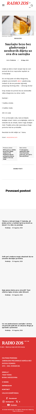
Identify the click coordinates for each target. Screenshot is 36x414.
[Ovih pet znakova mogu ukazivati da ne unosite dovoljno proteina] (18, 243)
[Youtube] (8, 405)
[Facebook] (9, 174)
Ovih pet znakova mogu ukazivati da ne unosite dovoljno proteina (17, 257)
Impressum (7, 386)
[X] (13, 174)
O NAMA (5, 382)
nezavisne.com (12, 137)
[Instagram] (3, 401)
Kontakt (6, 389)
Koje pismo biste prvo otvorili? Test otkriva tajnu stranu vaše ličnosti (16, 291)
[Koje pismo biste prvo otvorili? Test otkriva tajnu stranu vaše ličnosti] (18, 276)
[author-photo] (3, 228)
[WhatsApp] (22, 174)
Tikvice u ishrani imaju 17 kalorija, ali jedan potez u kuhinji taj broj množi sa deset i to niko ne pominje (17, 223)
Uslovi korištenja (10, 393)
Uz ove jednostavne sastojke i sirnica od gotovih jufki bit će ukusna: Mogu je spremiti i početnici (17, 325)
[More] (27, 174)
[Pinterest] (18, 174)
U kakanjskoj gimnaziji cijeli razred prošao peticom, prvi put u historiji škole (26, 153)
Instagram (10, 401)
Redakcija (13, 60)
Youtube (14, 405)
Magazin (18, 38)
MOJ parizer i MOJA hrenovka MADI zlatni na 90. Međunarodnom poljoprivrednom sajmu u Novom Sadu (9, 154)
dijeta (19, 81)
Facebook (13, 398)
